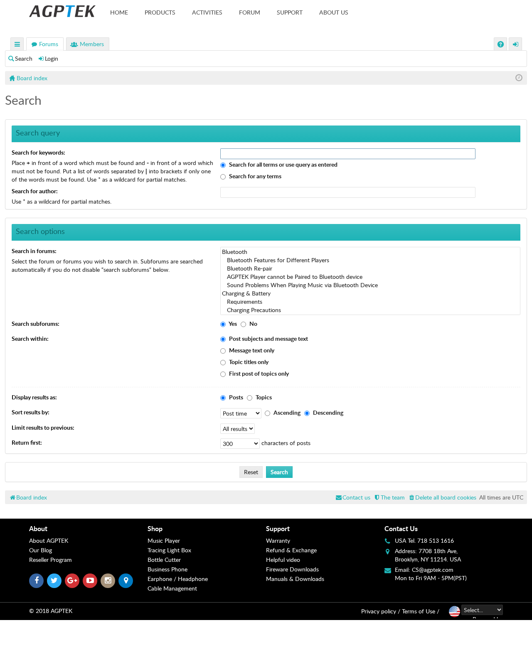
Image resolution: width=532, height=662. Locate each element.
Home (119, 12)
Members (92, 44)
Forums (48, 44)
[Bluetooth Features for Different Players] (370, 260)
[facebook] (36, 580)
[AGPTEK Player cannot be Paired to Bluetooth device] (370, 277)
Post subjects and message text (268, 338)
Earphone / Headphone (178, 579)
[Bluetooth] (370, 252)
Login (51, 58)
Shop (155, 528)
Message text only (251, 350)
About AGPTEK (48, 540)
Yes (232, 323)
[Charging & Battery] (370, 293)
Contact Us (401, 528)
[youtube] (90, 580)
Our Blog (40, 550)
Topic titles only (248, 362)
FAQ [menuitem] (501, 45)
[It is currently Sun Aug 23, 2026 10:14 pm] (518, 78)
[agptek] (62, 11)
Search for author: (35, 191)
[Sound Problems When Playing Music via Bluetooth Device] (370, 285)
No (252, 323)
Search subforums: (35, 323)
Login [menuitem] (516, 45)
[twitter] (54, 580)
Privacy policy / (380, 611)
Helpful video (283, 560)
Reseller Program (50, 560)
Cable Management (172, 588)
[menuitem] (442, 497)
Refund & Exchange (291, 550)
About (38, 528)
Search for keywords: (38, 152)
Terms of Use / (420, 611)
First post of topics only (258, 373)
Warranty (278, 540)
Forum (249, 12)
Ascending (286, 412)
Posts (235, 397)
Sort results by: (30, 412)
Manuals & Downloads (295, 579)
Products (160, 12)
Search (23, 58)
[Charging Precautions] (370, 310)
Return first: (27, 442)
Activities (207, 12)
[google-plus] (72, 580)
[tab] (88, 528)
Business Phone (167, 569)
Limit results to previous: (43, 427)
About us (333, 12)
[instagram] (108, 580)
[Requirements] (370, 302)
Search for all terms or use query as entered (282, 164)
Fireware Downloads (292, 569)
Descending (327, 412)
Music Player (164, 540)
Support (290, 12)
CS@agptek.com (432, 569)
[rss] (125, 580)
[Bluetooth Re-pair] (370, 268)
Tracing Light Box (169, 550)
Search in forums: (34, 251)
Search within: (30, 338)
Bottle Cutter (164, 560)
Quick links (17, 45)
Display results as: (34, 397)
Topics (263, 397)
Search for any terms (254, 176)
